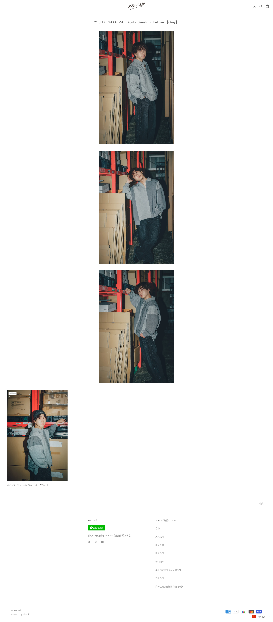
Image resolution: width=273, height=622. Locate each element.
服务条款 (159, 545)
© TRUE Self (16, 610)
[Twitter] (89, 542)
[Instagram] (96, 542)
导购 (157, 528)
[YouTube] (102, 542)
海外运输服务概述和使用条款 (169, 586)
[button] (260, 617)
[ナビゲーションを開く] (6, 6)
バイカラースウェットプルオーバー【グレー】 (28, 485)
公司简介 (159, 561)
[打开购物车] (267, 6)
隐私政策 (159, 553)
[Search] (260, 6)
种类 (261, 503)
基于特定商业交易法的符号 (168, 569)
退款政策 (159, 578)
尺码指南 (159, 536)
